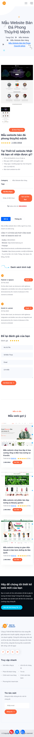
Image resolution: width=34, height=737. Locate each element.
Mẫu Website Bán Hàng (19, 40)
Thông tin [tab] (18, 219)
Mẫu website (24, 37)
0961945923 (23, 206)
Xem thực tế (18, 130)
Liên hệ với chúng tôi (10, 607)
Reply (27, 280)
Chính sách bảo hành (25, 676)
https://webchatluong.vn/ (15, 243)
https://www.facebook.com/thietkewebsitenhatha (16, 248)
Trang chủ (9, 37)
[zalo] (22, 733)
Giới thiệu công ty (8, 665)
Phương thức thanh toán (10, 681)
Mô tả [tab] (6, 219)
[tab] (5, 115)
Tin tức (22, 671)
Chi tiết (16, 462)
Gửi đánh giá (7, 383)
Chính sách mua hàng (9, 675)
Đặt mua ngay (8, 191)
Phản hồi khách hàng (9, 671)
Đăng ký (10, 711)
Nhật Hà (13, 458)
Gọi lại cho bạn (25, 198)
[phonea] (11, 733)
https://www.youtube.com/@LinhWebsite (20, 251)
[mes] (17, 733)
